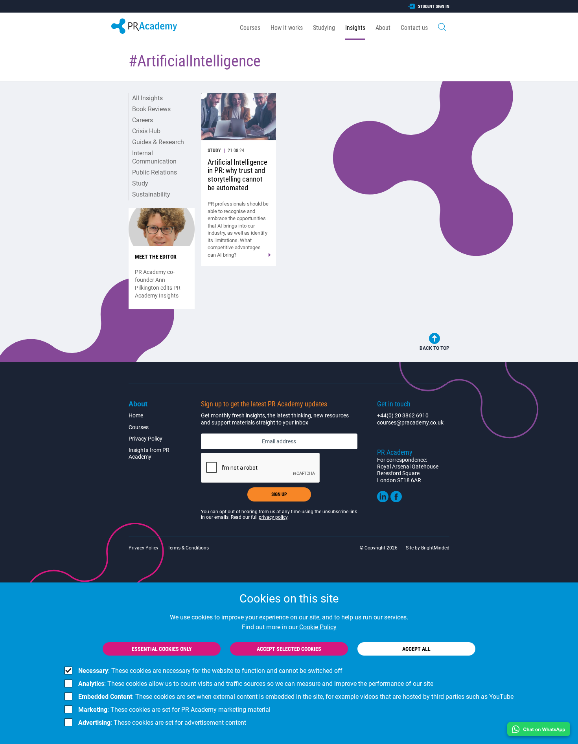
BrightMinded (435, 548)
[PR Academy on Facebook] (396, 500)
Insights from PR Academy (149, 453)
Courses (250, 27)
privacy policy (273, 517)
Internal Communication (154, 157)
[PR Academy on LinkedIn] (382, 500)
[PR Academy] (144, 26)
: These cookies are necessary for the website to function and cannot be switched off (210, 670)
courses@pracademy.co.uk (410, 422)
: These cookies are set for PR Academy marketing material (174, 709)
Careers (142, 120)
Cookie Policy (318, 627)
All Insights (147, 98)
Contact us (414, 27)
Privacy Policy (145, 438)
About (383, 27)
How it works (287, 27)
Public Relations (154, 172)
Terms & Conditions (188, 548)
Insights (355, 27)
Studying (324, 27)
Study (140, 183)
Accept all (416, 649)
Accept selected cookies (289, 649)
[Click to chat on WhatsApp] (538, 729)
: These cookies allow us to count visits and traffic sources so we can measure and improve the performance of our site (255, 683)
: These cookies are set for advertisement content (162, 722)
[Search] (441, 26)
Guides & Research (158, 142)
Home (136, 415)
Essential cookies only (162, 649)
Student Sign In (433, 6)
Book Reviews (151, 109)
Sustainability (151, 194)
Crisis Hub (146, 131)
